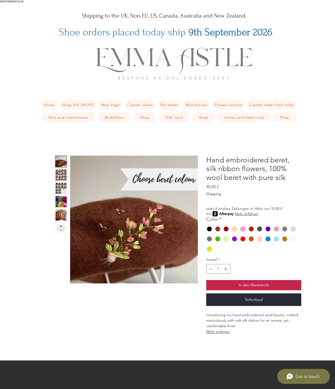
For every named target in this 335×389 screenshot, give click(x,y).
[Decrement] (210, 268)
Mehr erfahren (246, 213)
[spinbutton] (218, 268)
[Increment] (226, 268)
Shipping (213, 193)
